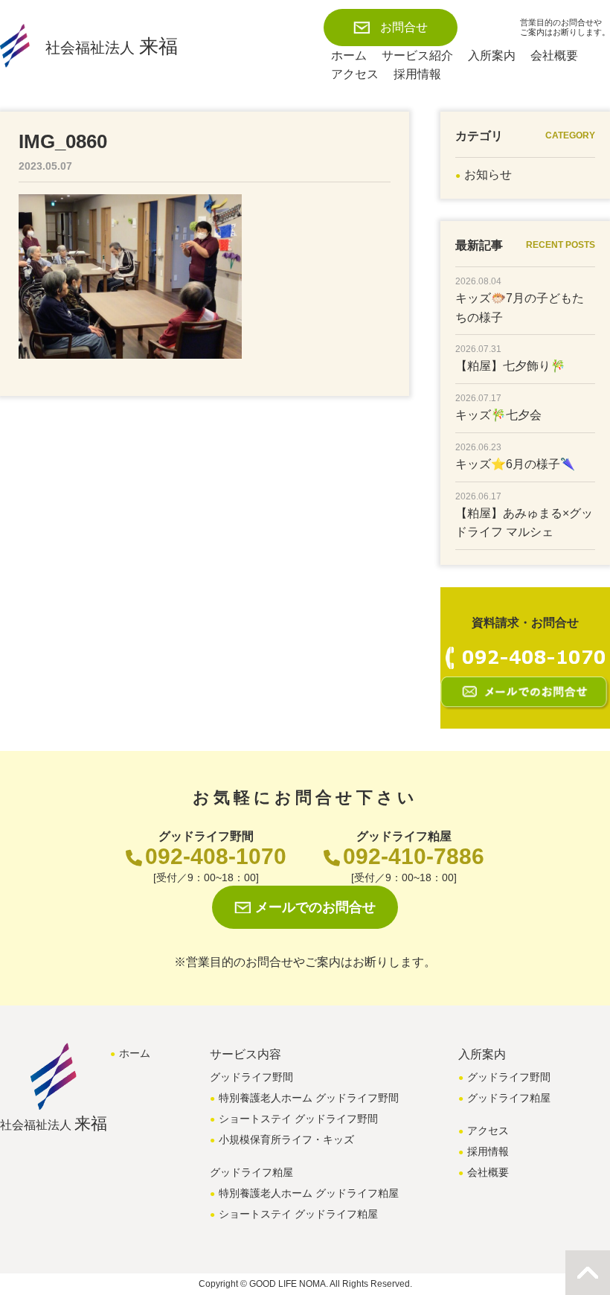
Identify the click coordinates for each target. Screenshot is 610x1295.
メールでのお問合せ (315, 907)
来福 (111, 46)
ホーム (349, 55)
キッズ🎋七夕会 (498, 415)
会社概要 (554, 55)
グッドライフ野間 (508, 1077)
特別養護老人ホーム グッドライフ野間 (309, 1098)
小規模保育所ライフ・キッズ (286, 1139)
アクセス (355, 74)
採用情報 (417, 74)
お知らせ (488, 174)
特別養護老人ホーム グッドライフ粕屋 (309, 1193)
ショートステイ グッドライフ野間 (298, 1119)
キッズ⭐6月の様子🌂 (515, 464)
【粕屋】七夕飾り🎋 (510, 365)
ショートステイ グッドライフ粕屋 (298, 1214)
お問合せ (404, 27)
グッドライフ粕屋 (508, 1098)
